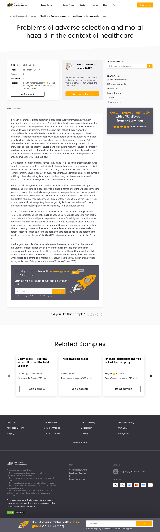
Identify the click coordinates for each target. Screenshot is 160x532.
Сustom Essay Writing (90, 5)
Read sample (36, 389)
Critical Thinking (52, 433)
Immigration (124, 433)
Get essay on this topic (82, 94)
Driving (84, 433)
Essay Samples (48, 5)
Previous (8, 376)
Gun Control (124, 427)
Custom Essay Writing (78, 470)
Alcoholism (112, 88)
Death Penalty (88, 422)
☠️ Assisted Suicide (116, 79)
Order (142, 5)
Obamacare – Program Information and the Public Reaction (34, 362)
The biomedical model (75, 359)
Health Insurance (30, 83)
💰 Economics (119, 373)
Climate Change (52, 427)
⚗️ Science (74, 373)
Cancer (110, 97)
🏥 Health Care (30, 65)
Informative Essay (31, 70)
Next (151, 376)
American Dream (15, 427)
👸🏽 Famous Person (33, 373)
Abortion (11, 422)
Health (42, 83)
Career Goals (50, 422)
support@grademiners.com (132, 471)
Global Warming (126, 422)
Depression (86, 427)
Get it (58, 291)
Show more (79, 442)
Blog (105, 5)
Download (29, 94)
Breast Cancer (114, 93)
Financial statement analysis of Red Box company (123, 360)
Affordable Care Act (117, 84)
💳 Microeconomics (39, 85)
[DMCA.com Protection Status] (16, 513)
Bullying (10, 433)
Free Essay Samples (77, 473)
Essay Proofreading (77, 479)
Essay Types (68, 5)
